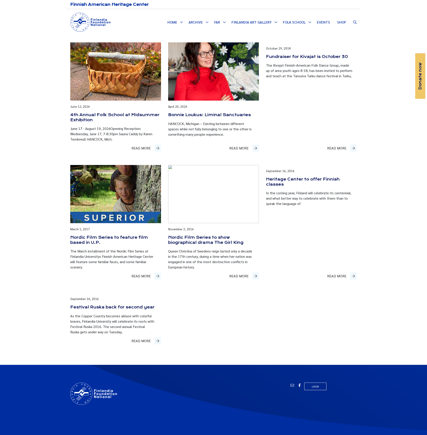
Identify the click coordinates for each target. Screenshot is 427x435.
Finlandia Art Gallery (252, 22)
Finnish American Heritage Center (109, 4)
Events (323, 22)
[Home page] (90, 21)
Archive (196, 22)
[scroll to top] (416, 424)
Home (172, 22)
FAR (217, 22)
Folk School (294, 22)
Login (315, 386)
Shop (341, 22)
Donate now (420, 76)
